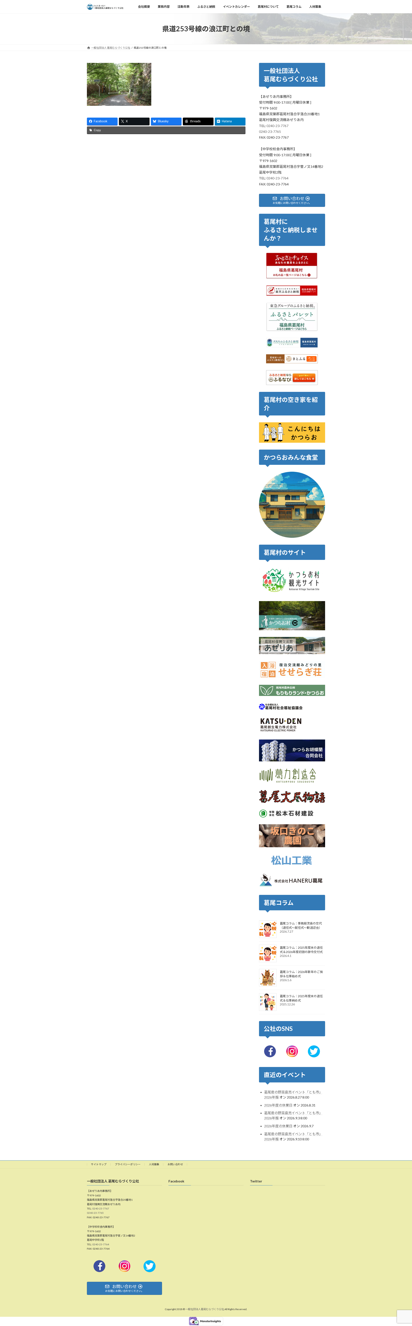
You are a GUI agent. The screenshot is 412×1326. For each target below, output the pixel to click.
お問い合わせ (175, 1164)
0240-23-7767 (277, 126)
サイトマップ (98, 1164)
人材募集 (154, 1164)
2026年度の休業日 (278, 1105)
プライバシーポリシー (128, 1164)
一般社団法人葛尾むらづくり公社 (204, 1309)
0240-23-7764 (277, 178)
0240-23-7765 (270, 131)
